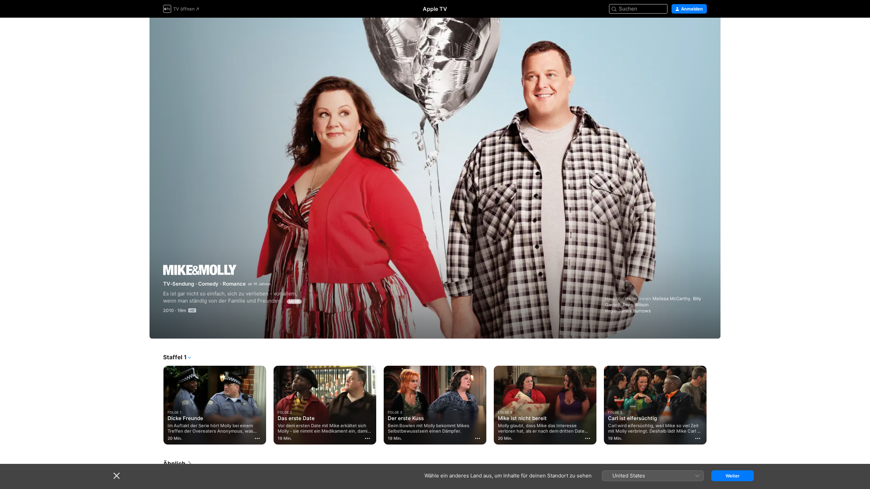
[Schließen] (117, 476)
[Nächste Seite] (713, 405)
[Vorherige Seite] (156, 405)
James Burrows (634, 310)
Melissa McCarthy (671, 298)
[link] (177, 463)
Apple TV (435, 8)
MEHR (294, 301)
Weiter (733, 475)
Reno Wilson (636, 304)
